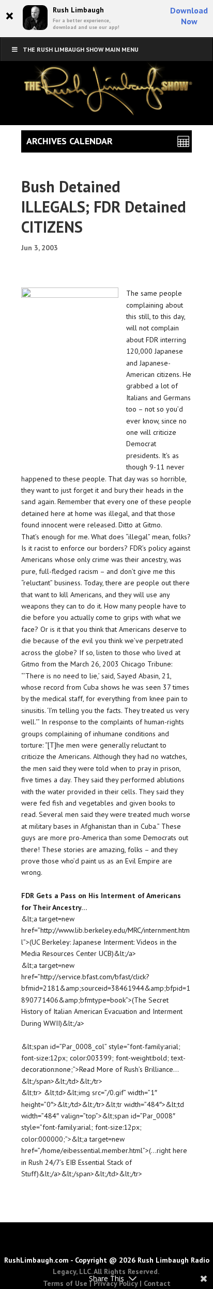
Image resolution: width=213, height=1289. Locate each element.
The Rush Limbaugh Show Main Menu (81, 49)
